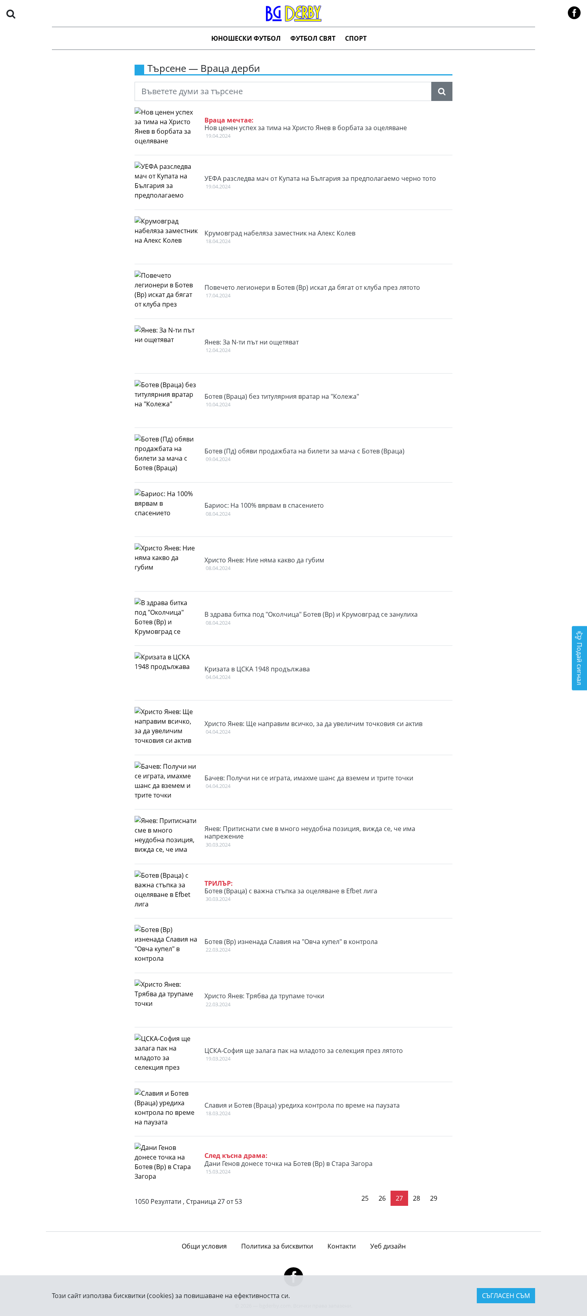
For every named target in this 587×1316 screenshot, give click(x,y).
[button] (10, 13)
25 (365, 1198)
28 (416, 1198)
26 (382, 1198)
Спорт (356, 38)
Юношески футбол (246, 38)
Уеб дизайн (388, 1246)
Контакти (341, 1246)
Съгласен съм (506, 1295)
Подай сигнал (579, 663)
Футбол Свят (312, 38)
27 (399, 1198)
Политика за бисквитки (277, 1246)
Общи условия (204, 1246)
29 (433, 1198)
